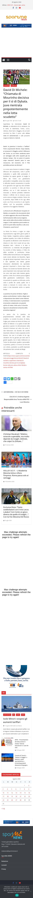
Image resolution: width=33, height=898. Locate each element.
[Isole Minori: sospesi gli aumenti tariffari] (16, 704)
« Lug (3, 808)
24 (3, 800)
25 (7, 800)
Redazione (4, 861)
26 (12, 800)
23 (29, 796)
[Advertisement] (16, 43)
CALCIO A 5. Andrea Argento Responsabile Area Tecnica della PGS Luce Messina (16, 399)
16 (29, 793)
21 (20, 796)
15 (25, 793)
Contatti (4, 865)
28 (20, 800)
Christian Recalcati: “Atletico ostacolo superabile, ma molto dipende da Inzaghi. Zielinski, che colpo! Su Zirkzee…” (16, 437)
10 (3, 793)
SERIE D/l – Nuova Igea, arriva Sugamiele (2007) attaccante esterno (18, 6)
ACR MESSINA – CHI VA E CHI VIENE (16, 392)
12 (12, 793)
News (18, 714)
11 (7, 793)
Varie (23, 714)
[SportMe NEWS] (3, 60)
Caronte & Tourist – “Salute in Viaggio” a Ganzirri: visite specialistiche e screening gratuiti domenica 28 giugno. (21, 760)
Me (13, 714)
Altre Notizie (7, 714)
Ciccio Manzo (18, 726)
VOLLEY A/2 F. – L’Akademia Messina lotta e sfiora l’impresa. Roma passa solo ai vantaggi (15, 474)
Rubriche (13, 85)
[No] (31, 891)
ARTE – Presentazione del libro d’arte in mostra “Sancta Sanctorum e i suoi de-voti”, (22, 743)
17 (3, 796)
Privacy (3, 869)
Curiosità (6, 85)
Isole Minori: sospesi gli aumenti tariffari (15, 720)
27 (16, 800)
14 (20, 793)
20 (16, 796)
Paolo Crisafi (17, 120)
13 (16, 793)
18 (7, 796)
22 (25, 796)
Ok (17, 895)
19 (12, 796)
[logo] (12, 831)
